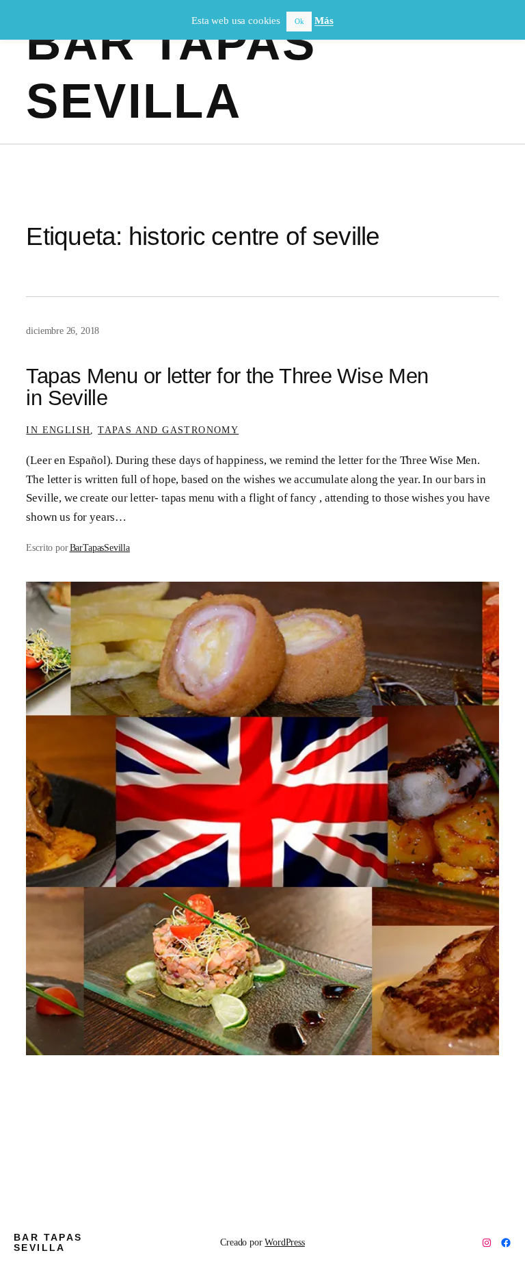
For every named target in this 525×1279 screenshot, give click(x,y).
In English (58, 429)
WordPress (284, 1242)
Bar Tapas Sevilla (48, 1242)
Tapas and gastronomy (168, 429)
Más (323, 20)
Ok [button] (299, 21)
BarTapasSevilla (100, 547)
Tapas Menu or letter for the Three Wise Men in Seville (227, 387)
